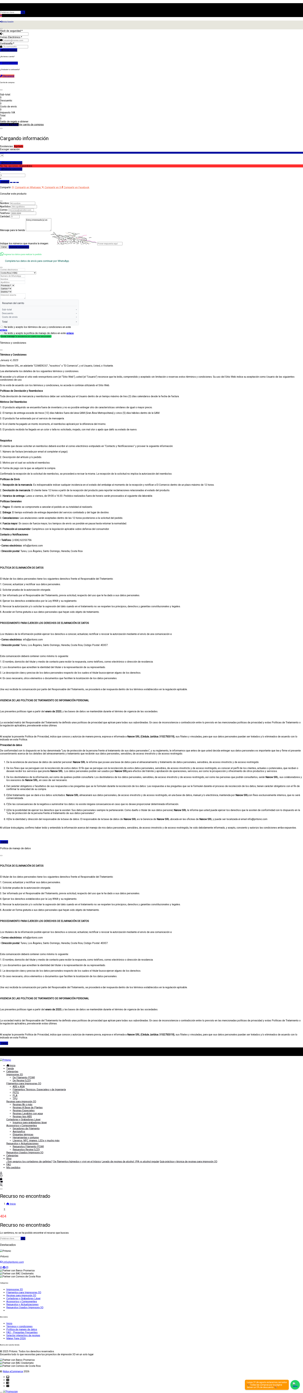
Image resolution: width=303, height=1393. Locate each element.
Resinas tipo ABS (22, 1116)
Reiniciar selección (12, 163)
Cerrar (4, 247)
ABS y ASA (19, 1086)
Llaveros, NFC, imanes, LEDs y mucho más (36, 1140)
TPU (15, 1098)
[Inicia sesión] (1, 1173)
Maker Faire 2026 (16, 1338)
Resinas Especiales (24, 1110)
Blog (8, 1158)
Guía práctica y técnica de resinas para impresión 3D (188, 1161)
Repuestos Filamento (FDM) (28, 1146)
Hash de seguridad (11, 30)
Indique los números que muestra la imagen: (24, 243)
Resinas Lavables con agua (28, 1113)
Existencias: (6, 146)
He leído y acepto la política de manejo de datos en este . (39, 333)
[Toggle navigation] (1, 1188)
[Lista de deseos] (1, 1176)
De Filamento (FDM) (24, 1077)
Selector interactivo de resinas (23, 1335)
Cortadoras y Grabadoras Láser (23, 1119)
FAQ (8, 1164)
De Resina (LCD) (22, 1080)
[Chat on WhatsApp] (295, 1385)
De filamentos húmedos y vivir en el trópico (77, 1161)
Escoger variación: (10, 149)
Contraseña (7, 43)
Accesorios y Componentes (21, 1125)
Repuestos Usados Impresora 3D (24, 1152)
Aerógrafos (19, 1131)
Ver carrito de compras (31, 124)
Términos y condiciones (19, 1326)
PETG (16, 1092)
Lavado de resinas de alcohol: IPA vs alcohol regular (130, 1161)
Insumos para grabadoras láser (30, 1122)
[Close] (1, 89)
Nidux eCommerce (13, 1371)
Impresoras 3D (14, 1074)
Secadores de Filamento (26, 1128)
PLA (15, 1095)
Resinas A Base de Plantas (28, 1107)
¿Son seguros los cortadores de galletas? (29, 1161)
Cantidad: (5, 216)
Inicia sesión (16, 1054)
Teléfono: (5, 213)
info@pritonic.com (13, 1261)
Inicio (12, 1065)
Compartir (5, 187)
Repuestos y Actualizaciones (22, 1143)
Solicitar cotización (19, 247)
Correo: (4, 209)
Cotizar (4, 182)
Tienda (10, 1068)
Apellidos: (5, 206)
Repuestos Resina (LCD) (26, 1149)
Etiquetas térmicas (23, 1134)
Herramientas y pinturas (26, 1137)
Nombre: (4, 203)
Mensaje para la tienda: (12, 230)
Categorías (12, 1071)
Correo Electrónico (11, 37)
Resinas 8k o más (22, 1104)
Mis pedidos (13, 1167)
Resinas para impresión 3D (21, 1101)
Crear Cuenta (10, 63)
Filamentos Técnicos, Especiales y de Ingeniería (39, 1089)
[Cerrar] (1, 28)
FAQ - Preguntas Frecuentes (22, 1332)
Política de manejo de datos (21, 1329)
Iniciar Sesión (9, 50)
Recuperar (8, 76)
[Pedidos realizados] (1, 1179)
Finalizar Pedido (9, 124)
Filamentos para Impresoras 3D (23, 1083)
